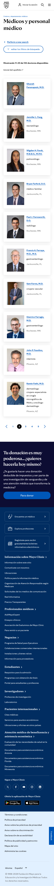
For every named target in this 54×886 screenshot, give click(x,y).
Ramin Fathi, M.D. (35, 383)
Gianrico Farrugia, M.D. (35, 319)
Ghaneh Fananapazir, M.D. (35, 85)
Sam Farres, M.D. (34, 283)
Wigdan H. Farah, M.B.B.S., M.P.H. (34, 152)
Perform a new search (18, 42)
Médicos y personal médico (26, 24)
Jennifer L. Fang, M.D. (34, 119)
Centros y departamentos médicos (15, 16)
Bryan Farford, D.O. (36, 183)
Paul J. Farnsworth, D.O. (35, 219)
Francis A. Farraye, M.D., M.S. (35, 252)
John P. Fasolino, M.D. (34, 352)
